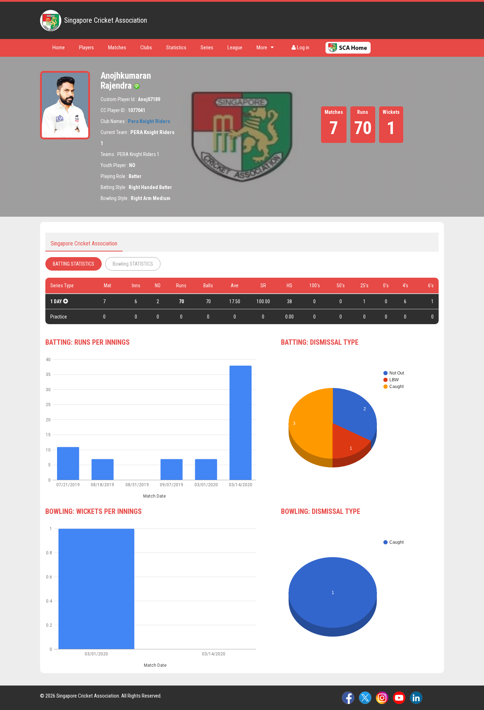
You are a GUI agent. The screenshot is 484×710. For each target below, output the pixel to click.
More (262, 47)
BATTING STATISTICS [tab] (73, 264)
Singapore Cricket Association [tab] (84, 243)
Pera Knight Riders (149, 121)
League (234, 47)
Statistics (176, 47)
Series (207, 47)
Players (86, 47)
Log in (302, 47)
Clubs (146, 47)
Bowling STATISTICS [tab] (133, 264)
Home (58, 47)
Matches (117, 47)
